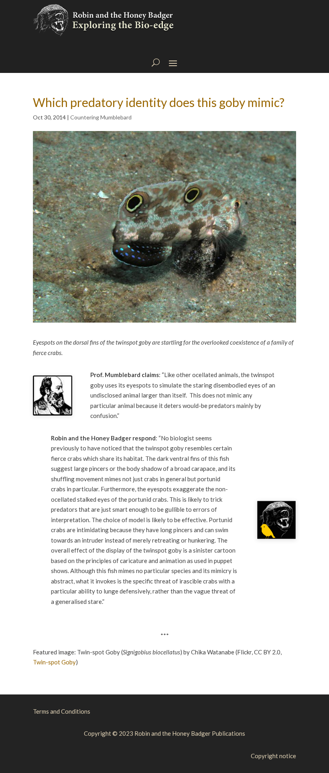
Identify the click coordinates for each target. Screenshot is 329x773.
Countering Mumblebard (101, 117)
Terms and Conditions (61, 711)
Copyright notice (273, 755)
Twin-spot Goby (54, 662)
